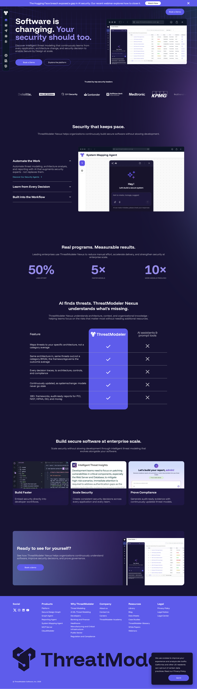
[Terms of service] (5, 55)
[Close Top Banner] (188, 3)
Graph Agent (47, 616)
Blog (131, 612)
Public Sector (76, 632)
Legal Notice (162, 612)
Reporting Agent (49, 619)
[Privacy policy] (5, 60)
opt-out (162, 668)
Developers (76, 616)
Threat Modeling (78, 608)
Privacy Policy (179, 671)
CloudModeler (48, 631)
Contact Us (104, 612)
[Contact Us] (5, 66)
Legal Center (163, 616)
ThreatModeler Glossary (139, 623)
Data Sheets (134, 616)
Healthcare (75, 623)
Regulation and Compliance (83, 636)
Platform (45, 608)
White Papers (134, 627)
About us (104, 608)
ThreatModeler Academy (111, 619)
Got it (178, 678)
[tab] (42, 169)
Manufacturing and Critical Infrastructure (83, 628)
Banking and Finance (80, 619)
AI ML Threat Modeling (81, 612)
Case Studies (134, 619)
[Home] (5, 20)
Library (132, 608)
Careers (103, 616)
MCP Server (47, 627)
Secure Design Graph (51, 612)
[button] (5, 25)
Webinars (133, 631)
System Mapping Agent (52, 623)
